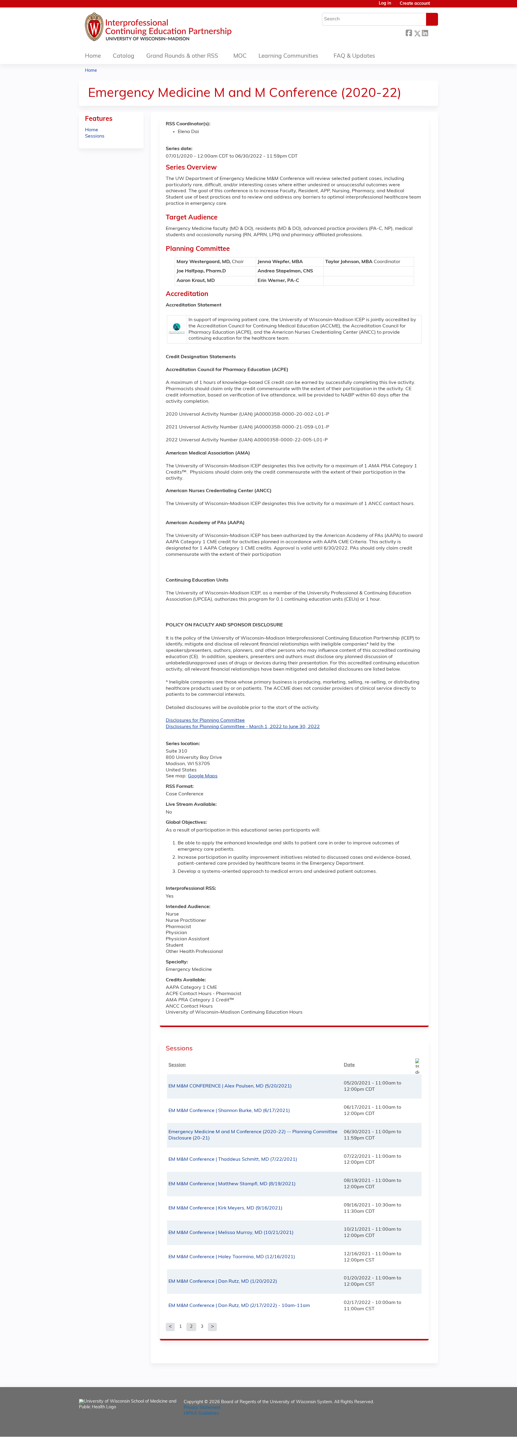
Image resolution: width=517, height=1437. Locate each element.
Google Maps (203, 776)
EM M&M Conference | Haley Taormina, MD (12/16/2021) (231, 1257)
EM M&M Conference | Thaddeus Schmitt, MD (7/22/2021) (232, 1159)
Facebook (409, 32)
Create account (415, 3)
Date (349, 1065)
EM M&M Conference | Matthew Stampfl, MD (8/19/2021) (232, 1184)
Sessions (94, 136)
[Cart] (436, 6)
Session (177, 1065)
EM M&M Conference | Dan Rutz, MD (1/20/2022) (222, 1281)
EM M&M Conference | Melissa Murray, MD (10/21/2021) (231, 1232)
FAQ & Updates (354, 56)
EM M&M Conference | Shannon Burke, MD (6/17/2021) (229, 1110)
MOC (240, 56)
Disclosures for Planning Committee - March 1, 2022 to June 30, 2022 (243, 726)
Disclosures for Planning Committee (205, 720)
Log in (385, 3)
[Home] (176, 28)
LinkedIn (425, 32)
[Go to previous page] (170, 1327)
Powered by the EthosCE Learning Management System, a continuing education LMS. (417, 1427)
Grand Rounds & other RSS (182, 56)
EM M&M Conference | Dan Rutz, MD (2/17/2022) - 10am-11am (239, 1305)
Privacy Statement (202, 1408)
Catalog (123, 56)
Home (93, 56)
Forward (433, 32)
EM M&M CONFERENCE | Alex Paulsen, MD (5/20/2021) (230, 1086)
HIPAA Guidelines (201, 1413)
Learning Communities (288, 56)
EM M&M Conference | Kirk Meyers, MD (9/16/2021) (225, 1208)
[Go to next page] (212, 1327)
